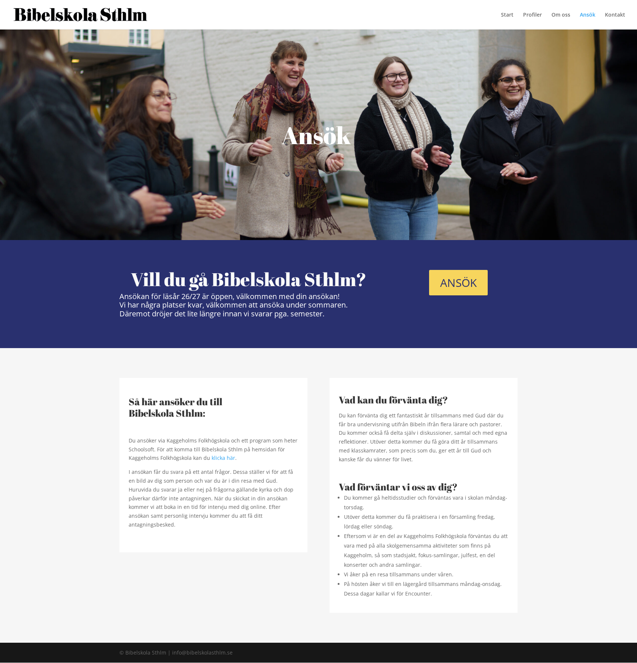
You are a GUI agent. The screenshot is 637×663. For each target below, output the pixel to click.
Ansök (587, 15)
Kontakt (615, 15)
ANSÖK (458, 282)
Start (507, 15)
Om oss (560, 15)
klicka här (223, 457)
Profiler (532, 15)
